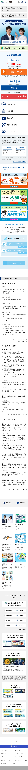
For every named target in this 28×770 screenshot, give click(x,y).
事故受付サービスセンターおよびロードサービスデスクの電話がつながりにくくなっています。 (12, 9)
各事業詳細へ (22, 629)
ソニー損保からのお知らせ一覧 (18, 414)
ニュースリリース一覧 (20, 339)
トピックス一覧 (22, 341)
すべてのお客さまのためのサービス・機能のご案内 (13, 168)
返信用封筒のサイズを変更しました (17, 250)
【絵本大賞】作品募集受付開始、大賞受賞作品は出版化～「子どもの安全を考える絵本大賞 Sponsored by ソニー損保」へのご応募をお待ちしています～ (14, 330)
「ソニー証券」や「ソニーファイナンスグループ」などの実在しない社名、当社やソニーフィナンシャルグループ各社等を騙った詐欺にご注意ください (14, 359)
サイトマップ (18, 756)
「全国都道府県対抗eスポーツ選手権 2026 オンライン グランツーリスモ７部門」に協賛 (14, 291)
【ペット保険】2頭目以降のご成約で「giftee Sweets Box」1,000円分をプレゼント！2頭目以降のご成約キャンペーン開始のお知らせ (14, 465)
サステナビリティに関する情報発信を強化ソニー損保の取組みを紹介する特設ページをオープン (14, 317)
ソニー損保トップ (5, 750)
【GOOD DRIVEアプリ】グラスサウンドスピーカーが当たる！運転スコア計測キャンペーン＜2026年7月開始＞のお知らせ (14, 447)
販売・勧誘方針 (4, 760)
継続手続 (14, 88)
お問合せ (3, 756)
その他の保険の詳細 (19, 161)
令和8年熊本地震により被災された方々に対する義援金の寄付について (14, 307)
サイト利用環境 (12, 763)
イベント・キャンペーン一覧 (19, 489)
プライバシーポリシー (13, 760)
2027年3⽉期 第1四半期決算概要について (14, 299)
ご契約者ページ (19, 753)
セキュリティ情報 (23, 760)
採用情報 (22, 502)
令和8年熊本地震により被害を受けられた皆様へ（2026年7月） (13, 15)
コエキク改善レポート (15, 263)
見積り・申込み (16, 72)
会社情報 (8, 502)
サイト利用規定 (4, 763)
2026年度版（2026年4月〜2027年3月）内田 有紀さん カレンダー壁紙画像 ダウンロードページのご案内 (14, 474)
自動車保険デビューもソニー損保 (14, 48)
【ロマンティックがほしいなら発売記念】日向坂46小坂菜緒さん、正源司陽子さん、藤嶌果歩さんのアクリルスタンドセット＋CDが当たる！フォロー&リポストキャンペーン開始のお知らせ (14, 427)
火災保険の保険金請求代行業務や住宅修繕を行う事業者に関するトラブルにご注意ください (14, 370)
